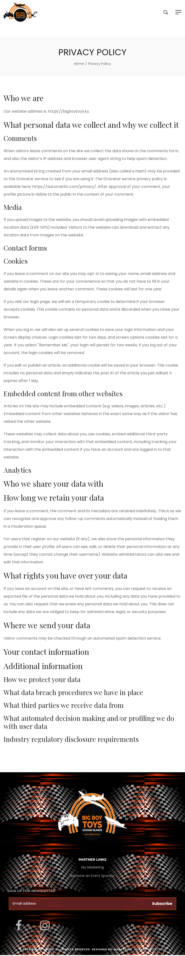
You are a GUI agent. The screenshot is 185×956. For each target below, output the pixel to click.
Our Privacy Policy (150, 949)
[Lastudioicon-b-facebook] (18, 925)
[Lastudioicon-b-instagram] (44, 925)
